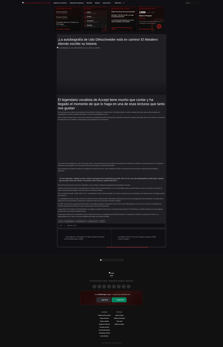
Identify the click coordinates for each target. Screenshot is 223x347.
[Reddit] (114, 286)
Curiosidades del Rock (104, 333)
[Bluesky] (124, 286)
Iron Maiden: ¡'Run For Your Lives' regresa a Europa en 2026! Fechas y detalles (137, 238)
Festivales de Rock (104, 327)
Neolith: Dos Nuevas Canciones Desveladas (123, 11)
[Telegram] (128, 286)
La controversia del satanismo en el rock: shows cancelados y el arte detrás (123, 20)
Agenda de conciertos (60, 3)
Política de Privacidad (119, 318)
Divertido (89, 3)
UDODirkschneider (92, 221)
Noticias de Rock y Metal (64, 36)
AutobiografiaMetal (69, 221)
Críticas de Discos (104, 318)
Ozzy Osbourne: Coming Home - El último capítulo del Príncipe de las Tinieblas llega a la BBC (84, 238)
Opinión (97, 3)
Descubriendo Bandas (104, 330)
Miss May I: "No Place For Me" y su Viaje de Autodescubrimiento (123, 15)
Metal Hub (118, 3)
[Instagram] (99, 286)
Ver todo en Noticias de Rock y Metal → (122, 28)
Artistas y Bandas (104, 321)
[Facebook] (94, 286)
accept (60, 221)
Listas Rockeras (104, 336)
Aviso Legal (119, 321)
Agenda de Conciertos (104, 324)
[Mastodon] (119, 286)
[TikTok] (109, 286)
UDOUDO (102, 221)
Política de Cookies (119, 324)
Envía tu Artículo (119, 315)
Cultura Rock (107, 3)
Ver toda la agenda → (63, 29)
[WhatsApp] (104, 286)
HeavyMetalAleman (81, 221)
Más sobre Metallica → (147, 29)
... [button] (123, 2)
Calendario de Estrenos (77, 3)
